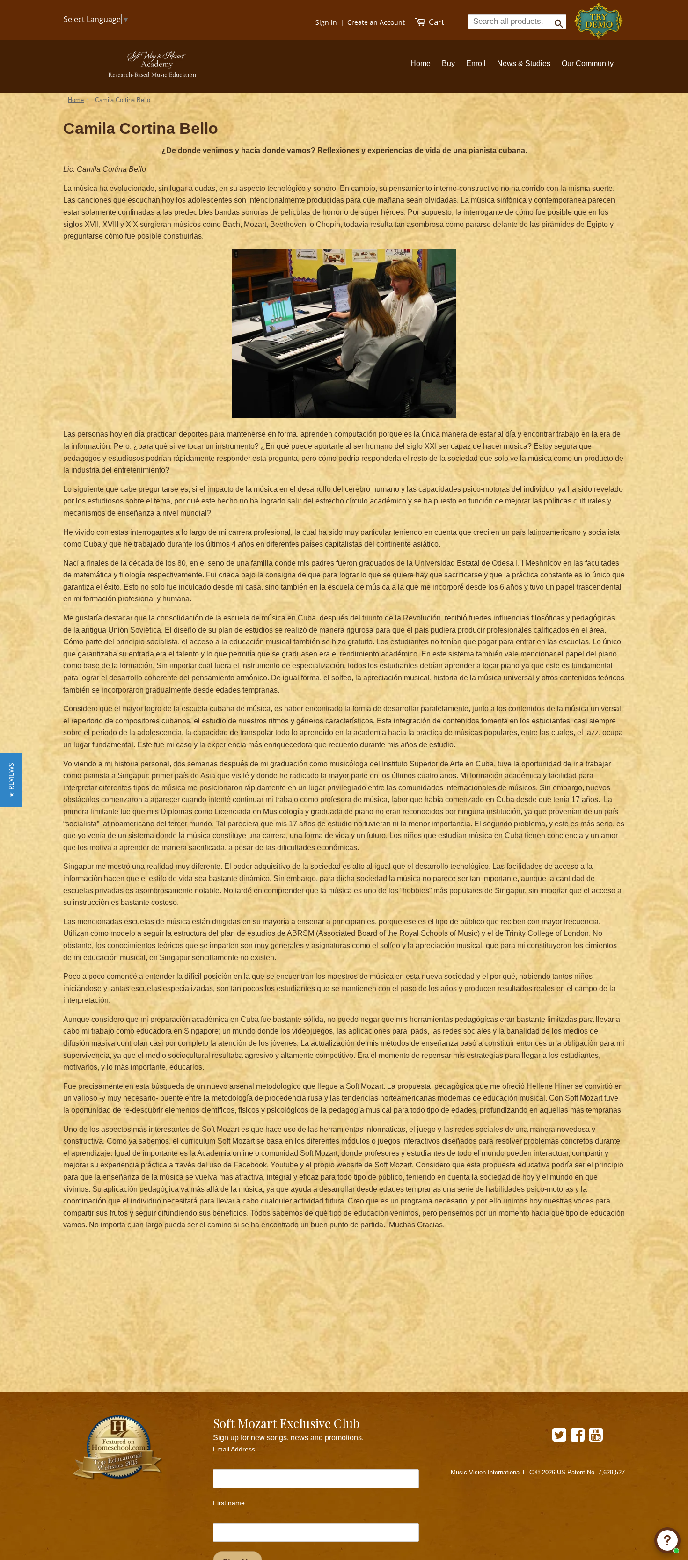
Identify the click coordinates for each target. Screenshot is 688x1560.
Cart (435, 21)
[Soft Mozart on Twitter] (559, 1438)
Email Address (234, 1449)
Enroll (476, 63)
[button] (11, 780)
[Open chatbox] (667, 1540)
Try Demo (599, 16)
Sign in (326, 22)
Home (420, 63)
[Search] (555, 21)
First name (229, 1503)
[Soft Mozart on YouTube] (596, 1438)
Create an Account (376, 22)
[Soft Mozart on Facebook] (578, 1438)
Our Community (588, 63)
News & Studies (523, 63)
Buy (448, 63)
